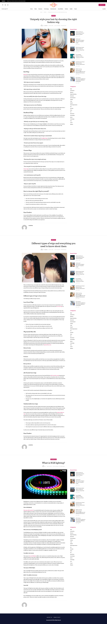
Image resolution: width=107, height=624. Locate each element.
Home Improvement (73, 104)
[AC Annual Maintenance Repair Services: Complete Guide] (72, 40)
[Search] (103, 9)
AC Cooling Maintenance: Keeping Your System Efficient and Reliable (80, 79)
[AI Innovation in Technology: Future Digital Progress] (72, 33)
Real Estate (72, 113)
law (70, 106)
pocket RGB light (32, 556)
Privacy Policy (57, 617)
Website (71, 124)
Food (71, 101)
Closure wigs (26, 168)
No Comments (57, 25)
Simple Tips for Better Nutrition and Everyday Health (16, 1)
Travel (75, 8)
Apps (71, 88)
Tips (71, 120)
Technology (46, 8)
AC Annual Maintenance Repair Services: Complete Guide (80, 40)
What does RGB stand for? (29, 510)
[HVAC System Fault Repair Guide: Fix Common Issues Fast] (72, 49)
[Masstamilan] (53, 5)
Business (40, 8)
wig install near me (47, 344)
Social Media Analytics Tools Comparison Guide (79, 56)
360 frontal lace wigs (55, 375)
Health (71, 8)
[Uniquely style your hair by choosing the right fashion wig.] (44, 43)
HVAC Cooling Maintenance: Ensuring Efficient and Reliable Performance (80, 70)
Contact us (49, 617)
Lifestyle (71, 108)
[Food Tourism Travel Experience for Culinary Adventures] (72, 63)
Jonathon (46, 25)
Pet (70, 111)
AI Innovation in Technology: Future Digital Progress (80, 33)
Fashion (66, 8)
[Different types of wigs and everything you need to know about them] (44, 267)
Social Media (60, 8)
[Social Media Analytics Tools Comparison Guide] (72, 56)
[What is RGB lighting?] (44, 484)
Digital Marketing (73, 94)
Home (31, 8)
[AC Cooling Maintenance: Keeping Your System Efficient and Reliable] (72, 79)
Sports (71, 117)
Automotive (72, 90)
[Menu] (104, 9)
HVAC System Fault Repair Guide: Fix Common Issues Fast (80, 48)
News (35, 8)
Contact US (102, 4)
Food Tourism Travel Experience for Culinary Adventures (80, 63)
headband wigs (44, 138)
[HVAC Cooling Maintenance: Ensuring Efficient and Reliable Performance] (72, 70)
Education (72, 95)
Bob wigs (25, 74)
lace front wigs (59, 306)
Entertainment (53, 8)
